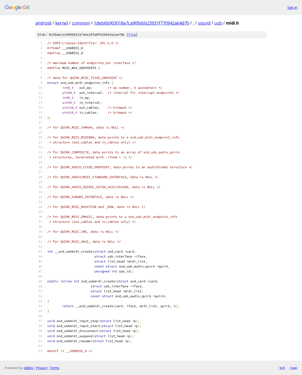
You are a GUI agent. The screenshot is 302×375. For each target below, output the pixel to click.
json (293, 368)
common (81, 23)
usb (218, 23)
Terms (54, 368)
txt (282, 368)
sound (204, 23)
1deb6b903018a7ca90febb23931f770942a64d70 (141, 23)
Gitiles (28, 368)
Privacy (41, 368)
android (43, 23)
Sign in (292, 7)
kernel (61, 23)
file (132, 35)
